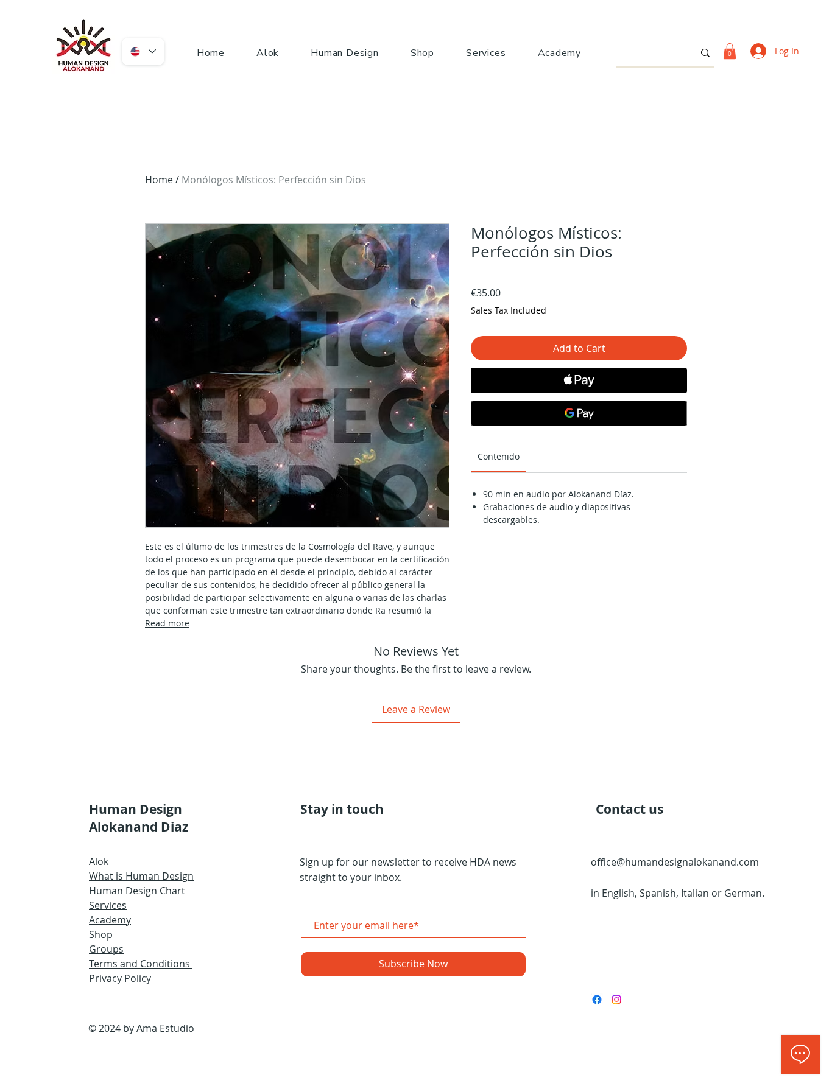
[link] (499, 456)
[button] (344, 53)
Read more (167, 623)
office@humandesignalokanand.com (675, 862)
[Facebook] (597, 999)
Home (159, 179)
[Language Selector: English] (143, 51)
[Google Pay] (579, 413)
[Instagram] (616, 999)
